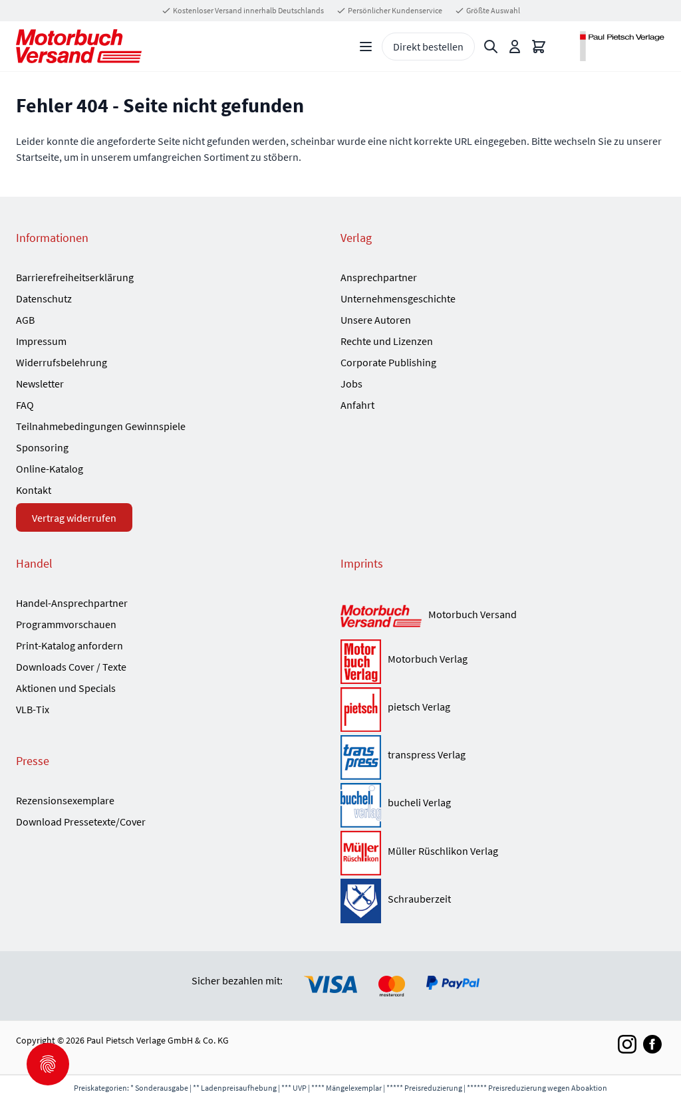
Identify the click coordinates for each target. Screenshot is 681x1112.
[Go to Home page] (79, 46)
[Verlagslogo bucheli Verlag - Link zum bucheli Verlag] (360, 805)
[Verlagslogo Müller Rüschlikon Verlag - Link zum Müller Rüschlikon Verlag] (360, 853)
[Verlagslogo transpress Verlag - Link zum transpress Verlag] (360, 757)
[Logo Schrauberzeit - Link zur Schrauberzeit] (360, 901)
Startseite (37, 157)
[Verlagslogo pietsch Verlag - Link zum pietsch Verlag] (360, 709)
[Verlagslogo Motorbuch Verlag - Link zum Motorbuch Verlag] (360, 661)
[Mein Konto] (515, 47)
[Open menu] (366, 46)
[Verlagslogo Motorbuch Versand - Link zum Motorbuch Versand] (381, 617)
